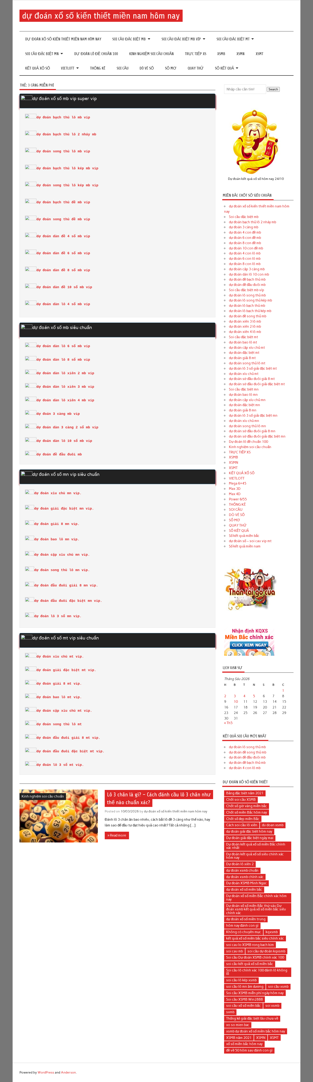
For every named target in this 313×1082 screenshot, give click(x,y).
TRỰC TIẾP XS (195, 54)
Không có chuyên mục (243, 932)
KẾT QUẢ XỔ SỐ (37, 68)
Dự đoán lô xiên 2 (240, 864)
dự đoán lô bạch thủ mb (247, 306)
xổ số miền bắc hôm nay (244, 1044)
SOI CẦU (123, 68)
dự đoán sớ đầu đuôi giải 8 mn (252, 431)
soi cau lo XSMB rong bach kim (250, 945)
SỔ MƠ (170, 68)
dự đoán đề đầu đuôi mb (247, 285)
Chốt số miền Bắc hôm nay (246, 812)
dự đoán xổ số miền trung (246, 919)
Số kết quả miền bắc (244, 536)
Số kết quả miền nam (245, 546)
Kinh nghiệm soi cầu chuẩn (151, 54)
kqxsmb (272, 932)
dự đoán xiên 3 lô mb (245, 321)
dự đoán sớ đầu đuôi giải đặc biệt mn (257, 436)
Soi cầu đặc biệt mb (129, 39)
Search (273, 89)
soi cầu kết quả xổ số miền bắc (249, 964)
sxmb (230, 1012)
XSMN (240, 54)
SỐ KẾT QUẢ (224, 68)
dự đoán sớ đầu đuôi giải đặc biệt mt (257, 384)
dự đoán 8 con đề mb (245, 243)
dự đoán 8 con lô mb (245, 264)
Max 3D (235, 489)
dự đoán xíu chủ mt (243, 374)
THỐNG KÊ (97, 68)
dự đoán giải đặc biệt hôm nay (249, 831)
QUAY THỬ (196, 68)
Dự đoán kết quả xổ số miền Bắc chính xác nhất (255, 846)
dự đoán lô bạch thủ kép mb (250, 311)
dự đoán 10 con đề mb (246, 248)
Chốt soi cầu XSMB (241, 800)
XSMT (259, 54)
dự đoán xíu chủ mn (244, 421)
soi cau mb (234, 951)
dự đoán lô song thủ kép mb (250, 300)
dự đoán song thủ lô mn (247, 426)
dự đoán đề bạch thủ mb (247, 279)
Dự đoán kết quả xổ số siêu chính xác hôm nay (255, 856)
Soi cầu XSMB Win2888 (244, 999)
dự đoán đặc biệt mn (244, 405)
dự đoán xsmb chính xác (245, 877)
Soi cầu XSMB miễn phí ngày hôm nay (255, 993)
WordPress (46, 1072)
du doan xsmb (272, 825)
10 (236, 702)
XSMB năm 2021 (239, 1038)
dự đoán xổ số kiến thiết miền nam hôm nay (101, 15)
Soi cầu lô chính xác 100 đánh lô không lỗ (256, 972)
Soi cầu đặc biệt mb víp (181, 39)
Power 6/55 (238, 499)
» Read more (116, 835)
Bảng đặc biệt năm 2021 (245, 793)
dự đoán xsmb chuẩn (242, 870)
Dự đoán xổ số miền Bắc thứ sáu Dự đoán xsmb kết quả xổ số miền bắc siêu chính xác (256, 909)
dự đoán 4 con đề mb (245, 232)
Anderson (68, 1072)
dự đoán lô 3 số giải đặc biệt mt (253, 368)
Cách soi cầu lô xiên (241, 825)
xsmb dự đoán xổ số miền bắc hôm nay (255, 1031)
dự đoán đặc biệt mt (244, 353)
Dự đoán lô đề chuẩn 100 (96, 54)
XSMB (221, 54)
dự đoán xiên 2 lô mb (245, 326)
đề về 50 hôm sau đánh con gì (249, 1050)
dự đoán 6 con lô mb (245, 259)
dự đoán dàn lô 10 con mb (249, 274)
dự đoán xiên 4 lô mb (245, 332)
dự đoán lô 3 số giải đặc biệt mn (253, 415)
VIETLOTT (67, 68)
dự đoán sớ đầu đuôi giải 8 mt (252, 379)
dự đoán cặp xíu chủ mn (247, 400)
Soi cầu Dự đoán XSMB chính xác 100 (255, 957)
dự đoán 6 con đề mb (245, 238)
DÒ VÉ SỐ (147, 68)
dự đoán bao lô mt (243, 342)
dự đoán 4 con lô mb (245, 253)
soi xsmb (272, 1006)
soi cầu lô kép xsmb (241, 980)
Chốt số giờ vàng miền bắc (246, 806)
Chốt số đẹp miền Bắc (242, 819)
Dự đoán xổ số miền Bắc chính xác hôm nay (256, 897)
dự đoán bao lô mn (243, 395)
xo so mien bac (237, 1025)
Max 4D (235, 494)
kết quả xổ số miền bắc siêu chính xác (255, 938)
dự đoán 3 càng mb (243, 227)
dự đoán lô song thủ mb (247, 295)
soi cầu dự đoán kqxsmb (266, 951)
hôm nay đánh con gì (242, 925)
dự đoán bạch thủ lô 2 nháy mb (252, 222)
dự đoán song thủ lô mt (247, 363)
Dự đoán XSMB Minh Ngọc (246, 883)
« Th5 (228, 723)
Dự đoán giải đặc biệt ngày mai (249, 838)
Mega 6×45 (237, 483)
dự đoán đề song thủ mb (247, 316)
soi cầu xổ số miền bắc (243, 1006)
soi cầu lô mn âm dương (245, 986)
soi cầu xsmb (278, 986)
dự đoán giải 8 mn (242, 410)
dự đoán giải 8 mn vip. (57, 524)
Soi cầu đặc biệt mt (233, 39)
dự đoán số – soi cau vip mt (250, 541)
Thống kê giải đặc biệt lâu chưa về (252, 1018)
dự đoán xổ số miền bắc (244, 889)
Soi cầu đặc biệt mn (42, 54)
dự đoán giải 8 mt (242, 358)
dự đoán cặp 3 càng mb (247, 269)
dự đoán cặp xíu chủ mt (247, 348)
